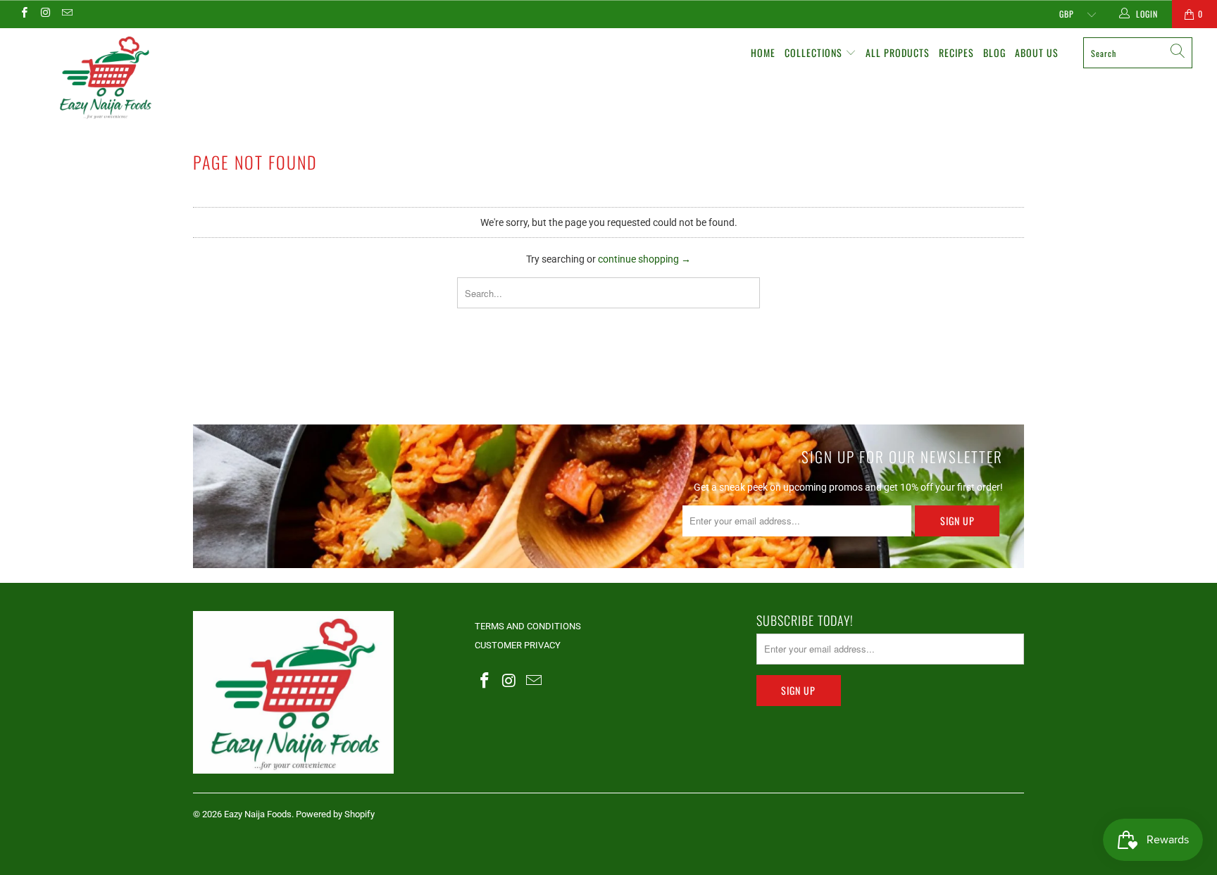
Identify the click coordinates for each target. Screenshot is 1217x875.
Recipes (956, 52)
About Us (1037, 52)
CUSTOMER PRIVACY (518, 645)
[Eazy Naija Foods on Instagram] (45, 14)
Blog (994, 52)
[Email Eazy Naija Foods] (67, 14)
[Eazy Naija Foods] (104, 76)
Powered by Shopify (335, 814)
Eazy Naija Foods (258, 814)
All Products (898, 52)
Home (763, 52)
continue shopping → (644, 259)
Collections (815, 52)
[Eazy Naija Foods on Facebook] (24, 14)
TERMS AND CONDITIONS (528, 626)
